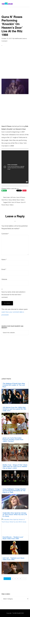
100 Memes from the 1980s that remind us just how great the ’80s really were (14, 409)
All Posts (13, 197)
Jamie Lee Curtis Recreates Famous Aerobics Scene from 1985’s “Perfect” (13, 439)
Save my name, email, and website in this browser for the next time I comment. (13, 294)
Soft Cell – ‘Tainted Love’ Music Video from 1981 (13, 559)
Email (4, 269)
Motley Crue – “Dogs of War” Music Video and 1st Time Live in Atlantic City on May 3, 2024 (15, 466)
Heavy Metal (12, 200)
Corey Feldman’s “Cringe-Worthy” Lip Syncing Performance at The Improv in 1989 (14, 490)
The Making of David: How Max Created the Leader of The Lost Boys (14, 385)
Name (4, 259)
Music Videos (20, 200)
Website (4, 279)
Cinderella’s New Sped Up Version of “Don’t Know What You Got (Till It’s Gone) (15, 514)
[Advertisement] (15, 64)
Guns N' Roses (20, 197)
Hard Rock (5, 200)
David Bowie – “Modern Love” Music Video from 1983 (13, 538)
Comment (5, 234)
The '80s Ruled (7, 3)
